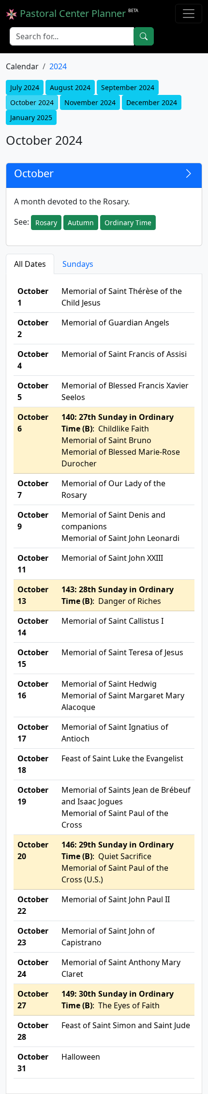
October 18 (32, 764)
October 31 (32, 1062)
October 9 (32, 520)
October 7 (32, 489)
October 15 (32, 658)
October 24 (32, 968)
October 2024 (32, 102)
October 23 (32, 936)
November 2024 (90, 102)
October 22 (32, 905)
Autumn (81, 222)
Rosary (46, 222)
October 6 (32, 423)
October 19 (32, 796)
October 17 (32, 733)
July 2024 (24, 87)
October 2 (32, 328)
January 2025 (31, 117)
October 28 (32, 1031)
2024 (58, 66)
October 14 (32, 627)
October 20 (32, 850)
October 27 (32, 999)
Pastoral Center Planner (77, 13)
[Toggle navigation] (188, 13)
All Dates (30, 264)
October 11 (32, 564)
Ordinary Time (127, 222)
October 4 (32, 360)
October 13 (32, 595)
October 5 (32, 391)
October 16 (32, 689)
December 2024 (151, 102)
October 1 (32, 297)
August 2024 (70, 87)
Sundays (77, 264)
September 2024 (127, 87)
